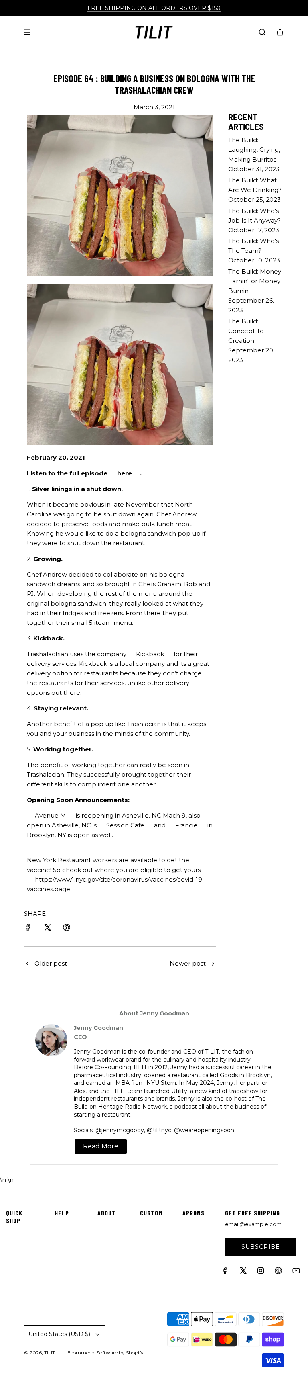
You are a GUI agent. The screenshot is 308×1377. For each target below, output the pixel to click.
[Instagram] (261, 1272)
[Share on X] (47, 929)
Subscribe (260, 1246)
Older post (50, 963)
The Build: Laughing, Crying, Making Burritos (254, 149)
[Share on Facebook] (28, 929)
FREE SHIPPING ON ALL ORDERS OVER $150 (154, 8)
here (124, 473)
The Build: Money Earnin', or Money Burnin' (254, 281)
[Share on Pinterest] (66, 929)
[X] (243, 1272)
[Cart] (280, 32)
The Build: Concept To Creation (246, 330)
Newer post (188, 963)
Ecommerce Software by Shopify (105, 1353)
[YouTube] (296, 1272)
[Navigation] (27, 32)
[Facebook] (225, 1272)
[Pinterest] (278, 1272)
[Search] (262, 32)
